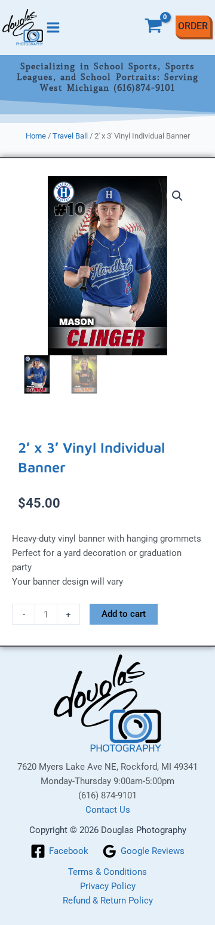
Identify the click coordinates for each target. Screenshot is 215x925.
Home (36, 135)
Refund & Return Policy (108, 900)
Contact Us (107, 809)
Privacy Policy (108, 886)
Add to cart (124, 614)
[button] (177, 196)
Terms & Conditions (107, 871)
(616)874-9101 (144, 87)
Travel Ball (70, 135)
